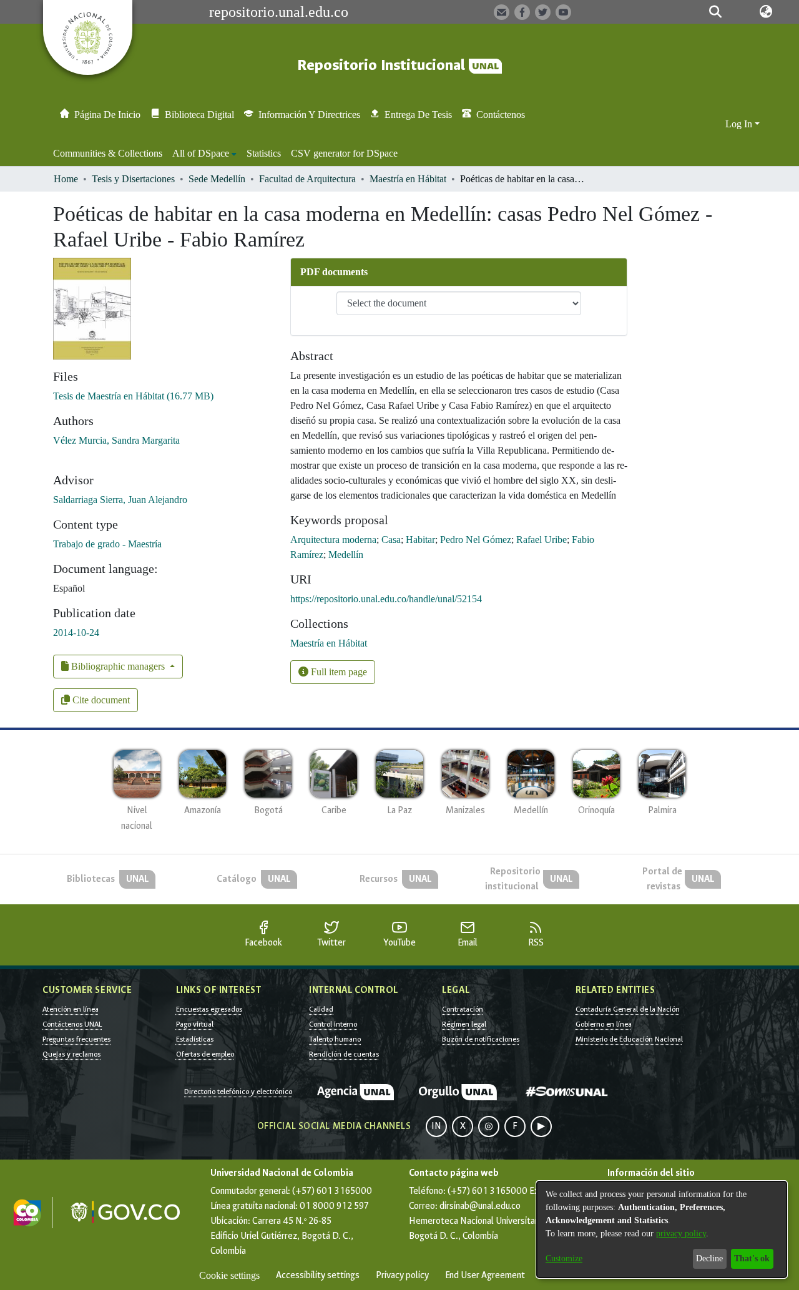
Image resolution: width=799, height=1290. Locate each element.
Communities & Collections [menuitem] (107, 153)
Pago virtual (194, 1024)
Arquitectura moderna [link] (333, 539)
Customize (564, 1258)
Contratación (462, 1009)
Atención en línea (70, 1009)
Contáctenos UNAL (72, 1024)
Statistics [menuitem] (264, 153)
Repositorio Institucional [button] (383, 65)
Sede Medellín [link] (217, 178)
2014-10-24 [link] (76, 632)
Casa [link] (391, 539)
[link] (133, 396)
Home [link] (66, 178)
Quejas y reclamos (71, 1054)
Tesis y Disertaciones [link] (133, 178)
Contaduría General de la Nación (628, 1009)
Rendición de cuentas (344, 1054)
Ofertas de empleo (205, 1054)
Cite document (100, 700)
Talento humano (335, 1039)
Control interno (333, 1024)
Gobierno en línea (604, 1024)
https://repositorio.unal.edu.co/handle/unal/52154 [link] (386, 599)
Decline (709, 1258)
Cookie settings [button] (229, 1275)
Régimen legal (464, 1024)
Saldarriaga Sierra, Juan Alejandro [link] (120, 499)
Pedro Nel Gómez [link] (475, 539)
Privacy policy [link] (402, 1275)
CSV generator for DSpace (344, 153)
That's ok (752, 1258)
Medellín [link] (345, 554)
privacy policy (681, 1233)
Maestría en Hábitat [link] (408, 178)
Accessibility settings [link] (318, 1275)
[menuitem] (204, 153)
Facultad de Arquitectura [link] (307, 178)
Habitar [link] (420, 539)
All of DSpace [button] (200, 153)
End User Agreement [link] (485, 1275)
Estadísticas (194, 1039)
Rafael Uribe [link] (541, 539)
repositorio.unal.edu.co (278, 12)
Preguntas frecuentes (76, 1039)
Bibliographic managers (118, 666)
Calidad (321, 1009)
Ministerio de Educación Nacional (629, 1039)
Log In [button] (740, 124)
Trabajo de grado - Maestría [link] (107, 544)
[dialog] (662, 1229)
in (436, 1126)
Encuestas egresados (209, 1009)
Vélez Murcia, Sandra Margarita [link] (116, 440)
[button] (715, 11)
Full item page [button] (337, 672)
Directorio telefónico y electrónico (238, 1092)
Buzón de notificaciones (480, 1039)
